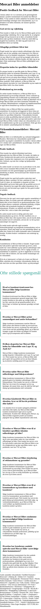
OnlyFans (17, 598)
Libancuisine (7, 598)
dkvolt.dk (34, 588)
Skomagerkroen (5, 588)
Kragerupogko (17, 588)
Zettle (24, 594)
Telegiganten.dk (28, 587)
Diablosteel (33, 594)
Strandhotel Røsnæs (7, 602)
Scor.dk (26, 588)
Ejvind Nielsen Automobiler (9, 596)
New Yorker (34, 592)
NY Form (31, 585)
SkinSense (18, 587)
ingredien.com (14, 583)
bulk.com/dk (24, 583)
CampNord (17, 594)
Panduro (24, 596)
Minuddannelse (5, 606)
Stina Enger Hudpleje (18, 604)
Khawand (3, 577)
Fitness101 (3, 583)
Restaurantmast (5, 592)
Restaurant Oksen (27, 579)
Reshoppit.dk (15, 579)
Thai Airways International (17, 585)
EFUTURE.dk (32, 604)
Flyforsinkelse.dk (15, 600)
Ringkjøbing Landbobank (18, 590)
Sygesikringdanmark (30, 600)
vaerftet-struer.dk (30, 581)
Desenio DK (24, 592)
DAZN (24, 598)
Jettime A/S (22, 577)
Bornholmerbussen (6, 587)
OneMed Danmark (28, 575)
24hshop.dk (12, 577)
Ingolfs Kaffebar (5, 594)
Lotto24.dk (32, 590)
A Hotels (15, 592)
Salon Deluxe (18, 581)
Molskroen (3, 590)
